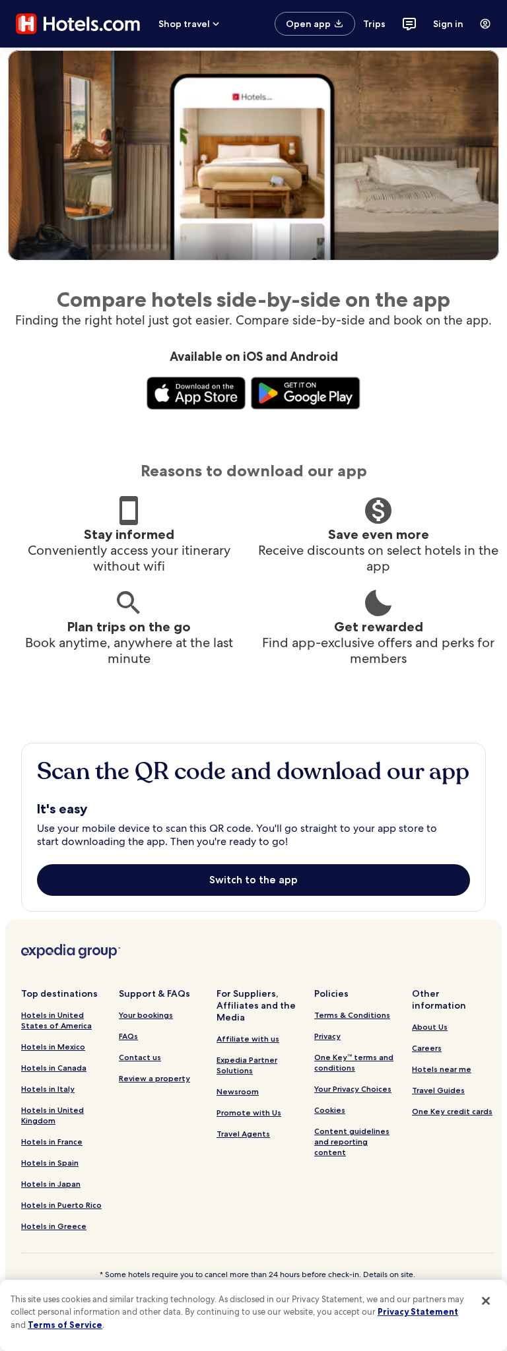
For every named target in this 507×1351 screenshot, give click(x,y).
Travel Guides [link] (438, 1090)
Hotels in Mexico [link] (53, 1047)
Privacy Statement (418, 1311)
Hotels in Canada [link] (53, 1068)
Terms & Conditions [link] (352, 1015)
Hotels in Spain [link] (50, 1163)
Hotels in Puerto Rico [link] (61, 1205)
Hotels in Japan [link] (51, 1184)
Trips (374, 24)
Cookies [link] (329, 1110)
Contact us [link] (140, 1057)
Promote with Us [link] (249, 1112)
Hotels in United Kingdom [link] (52, 1115)
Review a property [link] (154, 1078)
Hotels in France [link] (52, 1142)
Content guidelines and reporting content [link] (351, 1141)
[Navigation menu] (485, 24)
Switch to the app (253, 879)
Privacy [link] (327, 1036)
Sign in (448, 24)
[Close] (485, 1300)
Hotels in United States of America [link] (56, 1020)
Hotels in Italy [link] (48, 1089)
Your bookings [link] (146, 1015)
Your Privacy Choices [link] (352, 1089)
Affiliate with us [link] (248, 1039)
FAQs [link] (128, 1036)
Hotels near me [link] (441, 1069)
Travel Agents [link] (243, 1134)
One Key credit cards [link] (452, 1111)
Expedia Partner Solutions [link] (247, 1065)
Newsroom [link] (238, 1091)
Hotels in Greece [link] (53, 1226)
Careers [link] (427, 1048)
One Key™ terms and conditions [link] (353, 1062)
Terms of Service (65, 1324)
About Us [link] (430, 1027)
